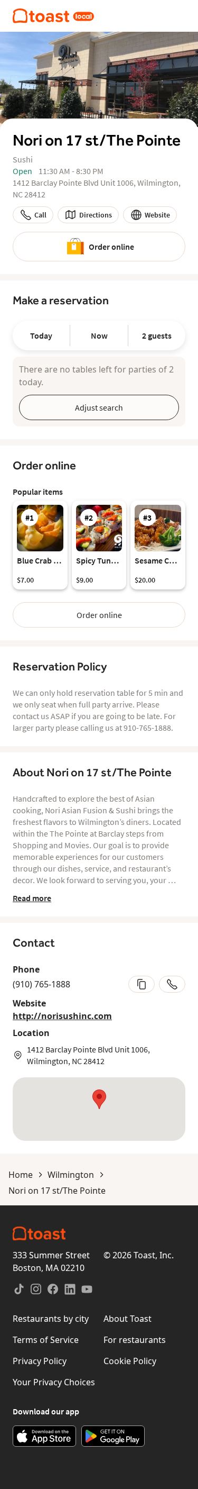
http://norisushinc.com (62, 1016)
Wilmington (71, 1175)
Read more (32, 898)
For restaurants (134, 1340)
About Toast (127, 1318)
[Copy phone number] (141, 984)
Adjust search (99, 407)
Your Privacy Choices (54, 1382)
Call (40, 215)
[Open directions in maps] (99, 1109)
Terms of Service (46, 1340)
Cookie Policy (129, 1361)
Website (157, 215)
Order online (111, 246)
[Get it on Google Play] (113, 1436)
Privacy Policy (40, 1361)
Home (20, 1175)
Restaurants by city (51, 1318)
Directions (95, 215)
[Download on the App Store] (44, 1436)
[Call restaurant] (172, 984)
